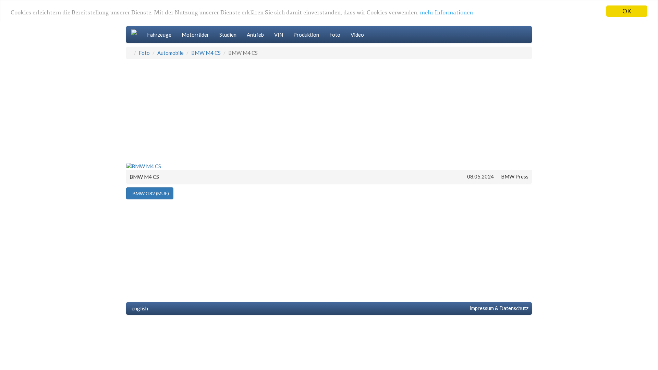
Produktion (306, 35)
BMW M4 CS (206, 53)
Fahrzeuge (159, 35)
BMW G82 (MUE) (150, 193)
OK (626, 11)
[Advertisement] (329, 111)
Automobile (170, 53)
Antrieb (255, 35)
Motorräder (195, 35)
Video (357, 35)
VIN (278, 35)
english (139, 308)
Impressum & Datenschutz (497, 308)
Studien (227, 35)
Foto (334, 35)
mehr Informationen (446, 12)
